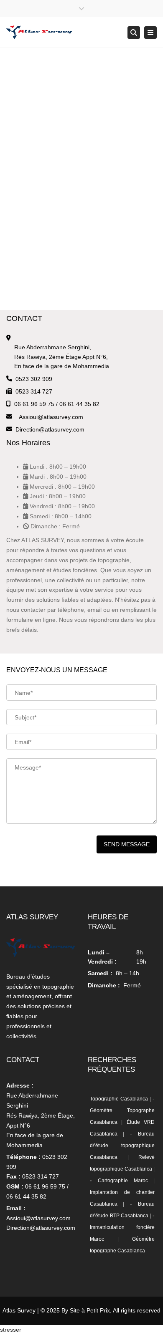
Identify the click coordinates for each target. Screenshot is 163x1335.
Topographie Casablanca (119, 1099)
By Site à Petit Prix (85, 1310)
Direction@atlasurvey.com (49, 429)
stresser (10, 1329)
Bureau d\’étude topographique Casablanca (122, 1145)
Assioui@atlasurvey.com (51, 417)
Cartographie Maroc (123, 1181)
